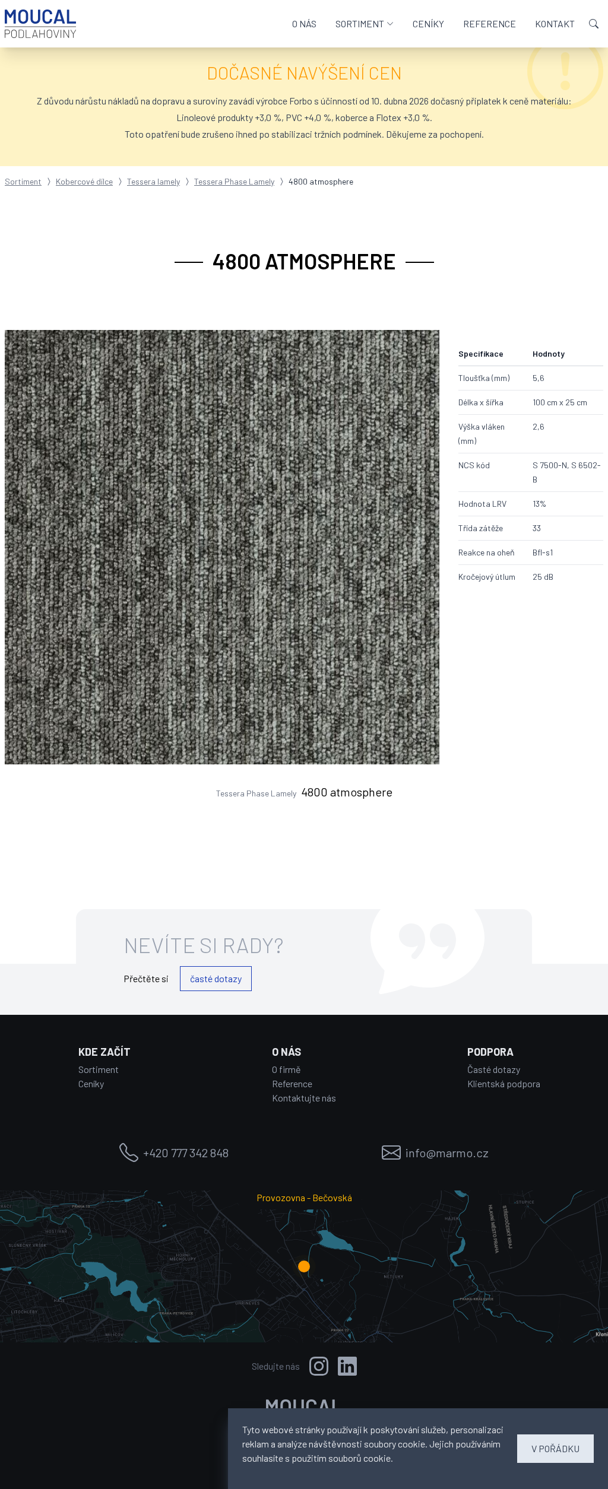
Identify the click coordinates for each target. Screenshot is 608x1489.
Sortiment (23, 181)
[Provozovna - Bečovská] (304, 1266)
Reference (292, 1083)
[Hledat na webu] (593, 23)
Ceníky (91, 1083)
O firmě (286, 1069)
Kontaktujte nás (304, 1097)
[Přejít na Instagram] (318, 1366)
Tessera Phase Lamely (234, 181)
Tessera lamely (153, 181)
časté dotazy (216, 978)
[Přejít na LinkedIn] (347, 1366)
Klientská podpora (503, 1083)
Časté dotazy (493, 1069)
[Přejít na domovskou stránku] (40, 23)
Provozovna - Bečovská (304, 1197)
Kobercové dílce (84, 181)
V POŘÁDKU (555, 1448)
